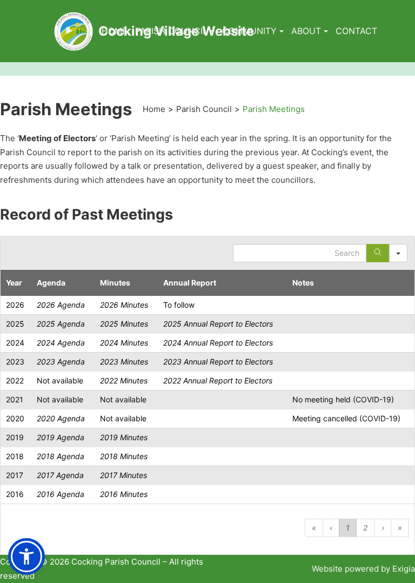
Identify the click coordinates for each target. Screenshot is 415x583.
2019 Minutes (124, 437)
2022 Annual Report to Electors (217, 380)
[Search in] (398, 253)
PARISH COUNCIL (171, 30)
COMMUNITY (249, 30)
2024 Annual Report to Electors (218, 342)
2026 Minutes (124, 304)
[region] (207, 395)
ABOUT (306, 30)
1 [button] (348, 527)
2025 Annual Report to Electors (218, 323)
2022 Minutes (124, 380)
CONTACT (356, 30)
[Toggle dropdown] (212, 31)
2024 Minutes (124, 342)
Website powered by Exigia (363, 569)
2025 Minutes (124, 323)
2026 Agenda (61, 304)
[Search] (377, 253)
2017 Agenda (60, 475)
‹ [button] (331, 527)
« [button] (314, 527)
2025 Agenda (61, 323)
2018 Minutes (124, 456)
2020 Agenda (61, 418)
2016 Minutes (124, 494)
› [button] (382, 527)
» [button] (400, 527)
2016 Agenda (60, 494)
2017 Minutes (123, 475)
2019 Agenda (60, 437)
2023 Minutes (124, 361)
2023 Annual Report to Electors (218, 361)
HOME (115, 30)
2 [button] (365, 527)
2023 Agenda (61, 361)
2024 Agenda (61, 342)
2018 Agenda (60, 456)
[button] (26, 556)
